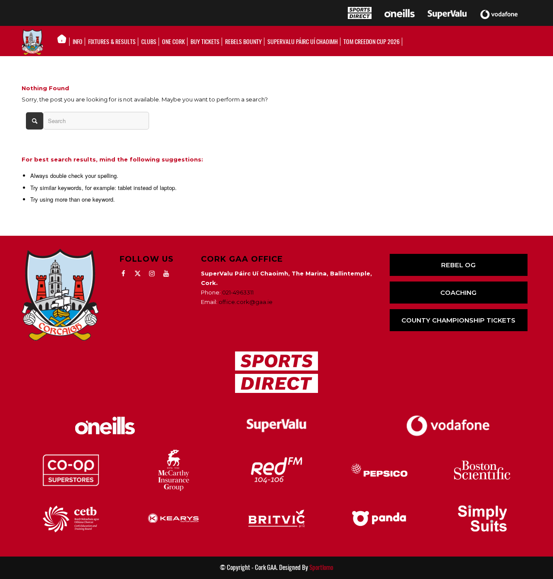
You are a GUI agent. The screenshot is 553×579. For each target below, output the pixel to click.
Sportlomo (321, 567)
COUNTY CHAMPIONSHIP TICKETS (458, 320)
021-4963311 (238, 292)
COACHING (458, 292)
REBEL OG (458, 265)
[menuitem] (64, 42)
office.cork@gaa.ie (246, 301)
